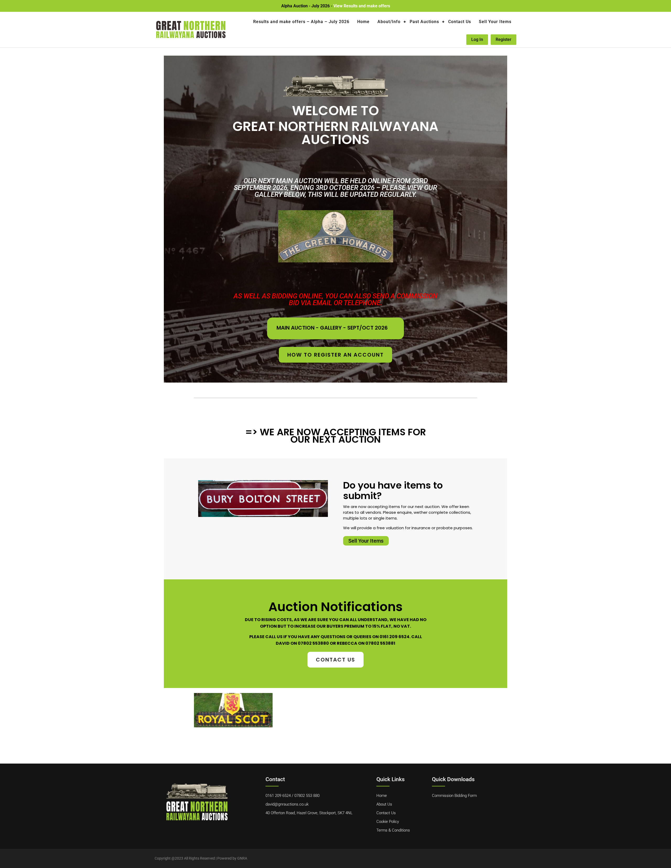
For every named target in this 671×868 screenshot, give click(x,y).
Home (363, 21)
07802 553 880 (307, 795)
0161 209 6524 (278, 795)
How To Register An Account (335, 354)
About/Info (389, 21)
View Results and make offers (361, 5)
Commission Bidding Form (454, 795)
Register (503, 39)
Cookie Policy (387, 821)
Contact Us (459, 21)
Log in (477, 39)
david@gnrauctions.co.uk (287, 804)
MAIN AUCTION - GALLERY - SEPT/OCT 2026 (332, 327)
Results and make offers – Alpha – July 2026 (301, 21)
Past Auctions (424, 21)
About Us (384, 804)
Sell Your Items (495, 21)
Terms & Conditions (393, 830)
